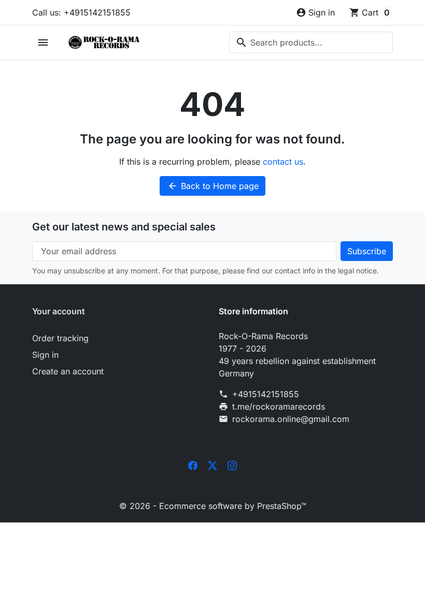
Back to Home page (213, 186)
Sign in (45, 355)
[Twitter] (212, 464)
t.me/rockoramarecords (278, 406)
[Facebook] (193, 464)
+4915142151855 (265, 394)
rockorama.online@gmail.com (290, 419)
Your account (58, 311)
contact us (283, 161)
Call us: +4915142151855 (81, 12)
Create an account (68, 371)
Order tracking (60, 338)
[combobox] (311, 42)
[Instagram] (232, 464)
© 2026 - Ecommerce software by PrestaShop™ (212, 506)
